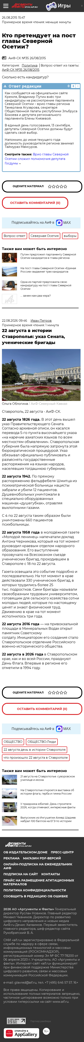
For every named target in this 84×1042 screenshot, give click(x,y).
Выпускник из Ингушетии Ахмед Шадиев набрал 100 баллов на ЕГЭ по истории (48, 819)
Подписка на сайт (20, 874)
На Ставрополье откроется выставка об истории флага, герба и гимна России (47, 792)
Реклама (11, 858)
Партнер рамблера (40, 1021)
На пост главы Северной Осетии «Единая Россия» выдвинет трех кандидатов (48, 270)
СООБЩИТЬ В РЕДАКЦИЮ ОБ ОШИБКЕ (35, 896)
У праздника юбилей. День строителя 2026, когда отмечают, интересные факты (47, 805)
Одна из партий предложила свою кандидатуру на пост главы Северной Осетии (45, 285)
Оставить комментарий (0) (35, 203)
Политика (29, 65)
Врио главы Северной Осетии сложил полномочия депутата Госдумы (37, 158)
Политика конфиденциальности (34, 890)
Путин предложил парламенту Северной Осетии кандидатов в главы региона (48, 256)
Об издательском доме (25, 852)
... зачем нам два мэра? (35, 295)
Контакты (50, 874)
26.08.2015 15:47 (13, 18)
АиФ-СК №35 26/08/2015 (20, 70)
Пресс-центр (62, 852)
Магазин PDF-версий (42, 858)
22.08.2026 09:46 (14, 321)
